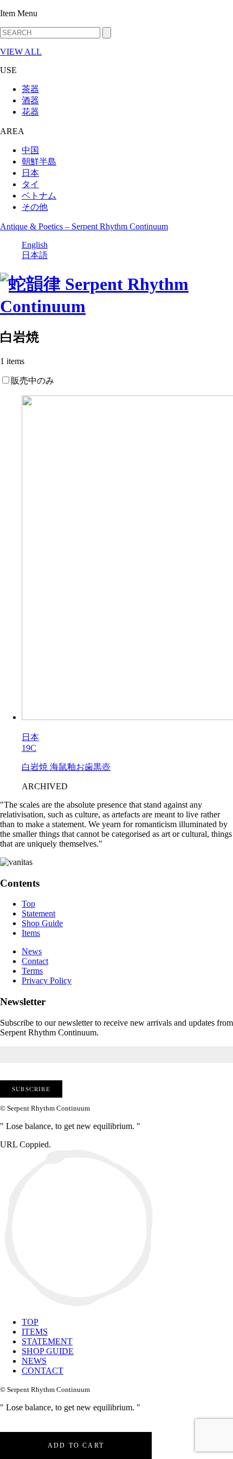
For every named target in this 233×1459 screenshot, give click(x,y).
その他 (35, 207)
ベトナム (39, 195)
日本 (30, 172)
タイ (30, 184)
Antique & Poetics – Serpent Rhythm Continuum (84, 226)
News (32, 951)
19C (29, 747)
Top (28, 903)
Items (31, 933)
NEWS (34, 1360)
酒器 (30, 100)
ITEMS (35, 1331)
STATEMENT (47, 1341)
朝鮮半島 (39, 161)
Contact (35, 961)
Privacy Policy (47, 980)
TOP (30, 1321)
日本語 (35, 255)
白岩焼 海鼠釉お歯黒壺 (66, 766)
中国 (30, 150)
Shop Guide (42, 923)
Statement (38, 913)
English (35, 244)
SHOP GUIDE (48, 1351)
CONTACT (42, 1370)
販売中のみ (32, 380)
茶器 (30, 89)
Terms (32, 970)
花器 (30, 111)
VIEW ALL (21, 51)
